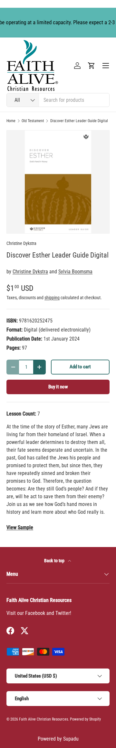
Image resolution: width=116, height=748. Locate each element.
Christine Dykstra (21, 243)
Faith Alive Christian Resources (43, 719)
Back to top (54, 560)
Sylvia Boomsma (75, 272)
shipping (52, 297)
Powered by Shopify (85, 719)
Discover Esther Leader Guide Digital (79, 121)
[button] (91, 65)
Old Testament (33, 121)
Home (10, 121)
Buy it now (58, 387)
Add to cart (80, 367)
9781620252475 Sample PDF (19, 528)
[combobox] (58, 100)
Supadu (71, 739)
